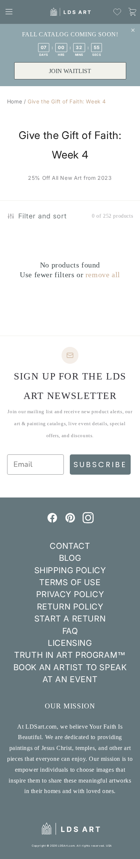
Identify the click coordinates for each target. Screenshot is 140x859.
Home (14, 101)
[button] (9, 11)
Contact (70, 546)
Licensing (70, 643)
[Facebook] (52, 521)
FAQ (70, 631)
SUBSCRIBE (100, 464)
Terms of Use (69, 582)
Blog (70, 558)
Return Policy (70, 606)
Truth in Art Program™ (70, 655)
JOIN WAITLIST (70, 71)
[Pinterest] (70, 521)
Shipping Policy (70, 570)
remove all (102, 274)
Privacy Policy (70, 594)
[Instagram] (88, 521)
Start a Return (70, 618)
